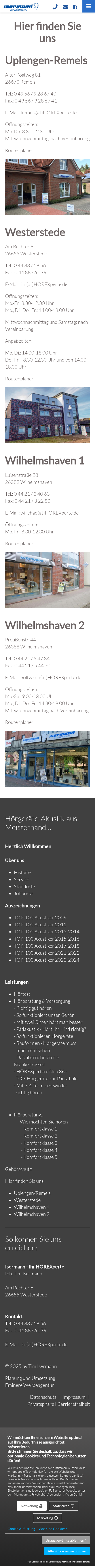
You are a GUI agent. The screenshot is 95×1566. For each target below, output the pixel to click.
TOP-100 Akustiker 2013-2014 (47, 931)
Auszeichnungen (22, 905)
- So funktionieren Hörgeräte (43, 1036)
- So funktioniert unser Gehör (44, 1015)
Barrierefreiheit (73, 1404)
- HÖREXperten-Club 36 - (40, 1071)
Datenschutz (43, 1397)
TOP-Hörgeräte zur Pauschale (46, 1078)
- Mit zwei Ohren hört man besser (48, 1022)
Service (21, 879)
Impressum (74, 1397)
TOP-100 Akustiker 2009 (40, 917)
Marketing (45, 1518)
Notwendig (29, 1506)
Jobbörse (23, 893)
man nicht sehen (32, 1050)
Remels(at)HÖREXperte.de (49, 112)
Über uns (14, 860)
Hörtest (22, 994)
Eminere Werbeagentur (29, 1385)
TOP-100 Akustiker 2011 (40, 924)
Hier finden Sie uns (24, 1181)
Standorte (24, 886)
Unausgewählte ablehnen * (66, 1540)
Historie (22, 872)
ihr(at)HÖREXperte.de (44, 284)
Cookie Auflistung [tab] (21, 1529)
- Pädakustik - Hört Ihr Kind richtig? (50, 1029)
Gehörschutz (18, 1169)
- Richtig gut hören (33, 1008)
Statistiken (61, 1506)
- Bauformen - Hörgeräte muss (45, 1043)
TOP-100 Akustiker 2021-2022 (47, 953)
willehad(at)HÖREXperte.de (50, 513)
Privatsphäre (40, 1404)
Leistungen (16, 982)
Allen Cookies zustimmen (67, 1551)
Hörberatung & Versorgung (42, 1001)
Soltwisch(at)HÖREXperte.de (51, 677)
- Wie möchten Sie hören (42, 1122)
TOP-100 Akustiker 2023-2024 (47, 960)
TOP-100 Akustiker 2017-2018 (47, 946)
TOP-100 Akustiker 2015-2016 (47, 939)
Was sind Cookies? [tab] (53, 1529)
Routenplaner (19, 150)
